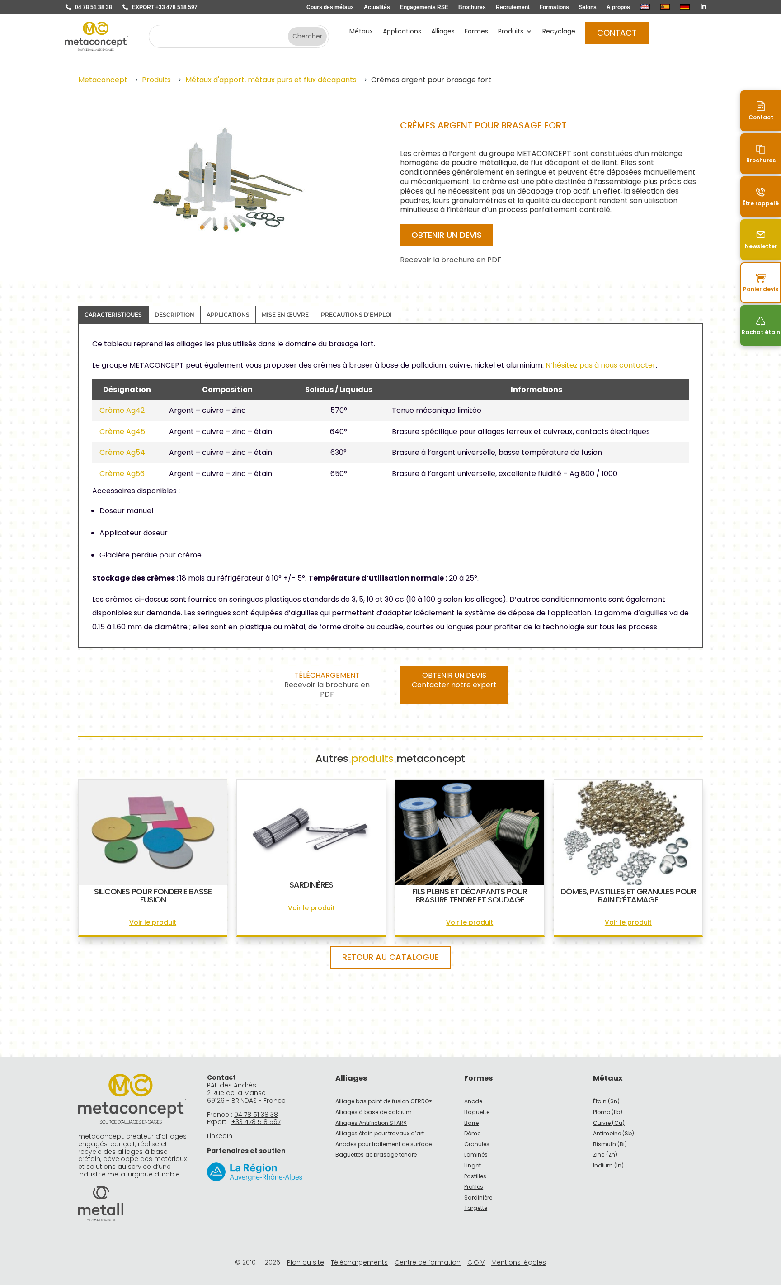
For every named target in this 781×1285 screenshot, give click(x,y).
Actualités (377, 7)
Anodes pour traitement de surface (383, 1144)
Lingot (472, 1165)
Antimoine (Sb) (613, 1133)
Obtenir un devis (446, 235)
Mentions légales (518, 1262)
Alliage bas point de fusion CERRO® (383, 1101)
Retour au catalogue (390, 957)
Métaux (361, 32)
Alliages (443, 32)
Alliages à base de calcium (373, 1112)
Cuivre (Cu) (609, 1123)
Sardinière (478, 1197)
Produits (510, 32)
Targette (475, 1208)
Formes (476, 32)
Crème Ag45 (122, 431)
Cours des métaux (330, 7)
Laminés (476, 1154)
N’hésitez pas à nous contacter (601, 365)
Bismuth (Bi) (610, 1144)
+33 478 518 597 (256, 1121)
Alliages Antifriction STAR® (371, 1123)
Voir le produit (152, 922)
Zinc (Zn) (605, 1154)
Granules (476, 1144)
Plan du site (305, 1262)
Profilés (473, 1187)
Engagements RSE (424, 7)
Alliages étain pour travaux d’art (379, 1133)
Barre (471, 1123)
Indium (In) (608, 1165)
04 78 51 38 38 (93, 7)
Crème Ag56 (122, 473)
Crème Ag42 (122, 410)
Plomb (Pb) (607, 1112)
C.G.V (476, 1262)
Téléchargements (359, 1262)
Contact (617, 32)
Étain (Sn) (606, 1101)
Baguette (476, 1112)
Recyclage (558, 32)
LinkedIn (219, 1135)
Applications (402, 32)
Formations (554, 7)
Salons (588, 7)
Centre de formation (428, 1262)
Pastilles (475, 1176)
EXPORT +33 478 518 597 (165, 7)
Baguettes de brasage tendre (376, 1154)
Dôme (472, 1133)
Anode (473, 1101)
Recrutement (513, 7)
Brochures (472, 7)
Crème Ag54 (122, 452)
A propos (618, 7)
